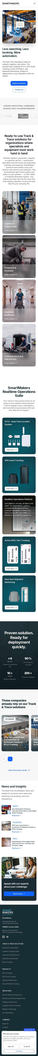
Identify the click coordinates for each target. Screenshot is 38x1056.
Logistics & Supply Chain (10, 951)
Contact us (19, 90)
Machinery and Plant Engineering (13, 998)
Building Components (9, 1002)
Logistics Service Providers (11, 1005)
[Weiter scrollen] (10, 759)
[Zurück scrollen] (4, 759)
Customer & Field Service (10, 955)
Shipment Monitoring (9, 980)
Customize (19, 1051)
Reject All (11, 1046)
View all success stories (17, 770)
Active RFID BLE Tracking (10, 984)
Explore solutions (19, 83)
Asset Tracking (7, 962)
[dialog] (19, 1042)
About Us (5, 1023)
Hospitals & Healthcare (10, 958)
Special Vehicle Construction (12, 995)
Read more (15, 815)
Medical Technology (9, 1009)
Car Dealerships (7, 1013)
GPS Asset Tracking (9, 976)
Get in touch (17, 894)
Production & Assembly (10, 948)
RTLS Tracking (7, 973)
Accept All (27, 1046)
